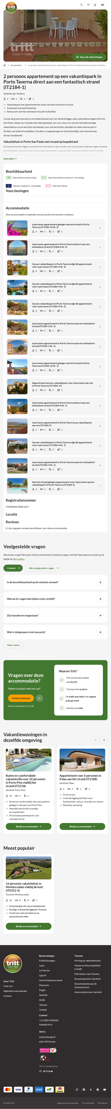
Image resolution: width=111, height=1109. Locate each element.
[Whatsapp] (39, 698)
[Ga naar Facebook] (84, 1090)
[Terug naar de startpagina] (11, 7)
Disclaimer (103, 1103)
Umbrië (43, 1009)
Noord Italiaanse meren (51, 980)
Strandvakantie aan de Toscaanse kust (85, 985)
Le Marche (44, 970)
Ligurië (42, 975)
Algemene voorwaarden (15, 991)
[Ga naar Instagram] (77, 1090)
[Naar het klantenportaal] (95, 5)
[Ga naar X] (91, 1090)
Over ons (8, 986)
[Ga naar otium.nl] (46, 1071)
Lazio (41, 965)
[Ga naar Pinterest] (98, 1090)
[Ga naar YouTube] (105, 1090)
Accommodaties (17, 65)
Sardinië (43, 995)
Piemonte (44, 985)
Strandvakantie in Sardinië (87, 978)
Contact (7, 996)
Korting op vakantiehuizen (87, 960)
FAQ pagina (18, 559)
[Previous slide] (95, 740)
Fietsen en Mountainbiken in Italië (87, 967)
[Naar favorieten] (88, 5)
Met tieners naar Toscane (86, 974)
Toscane (43, 1005)
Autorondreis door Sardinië (88, 992)
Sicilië (42, 1000)
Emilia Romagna (47, 960)
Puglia (42, 990)
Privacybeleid (88, 1103)
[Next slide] (104, 740)
